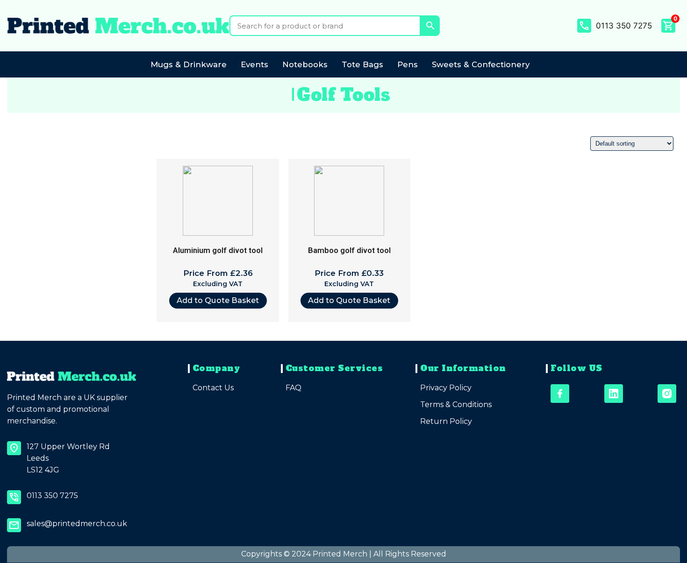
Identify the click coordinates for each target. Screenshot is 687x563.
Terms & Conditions (456, 404)
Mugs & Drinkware (188, 64)
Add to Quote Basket (218, 300)
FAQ (293, 387)
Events (254, 64)
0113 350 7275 (624, 25)
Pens (407, 64)
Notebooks (305, 64)
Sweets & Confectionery (481, 64)
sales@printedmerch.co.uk (77, 523)
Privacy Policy (446, 387)
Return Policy (446, 421)
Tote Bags (362, 64)
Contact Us (213, 387)
